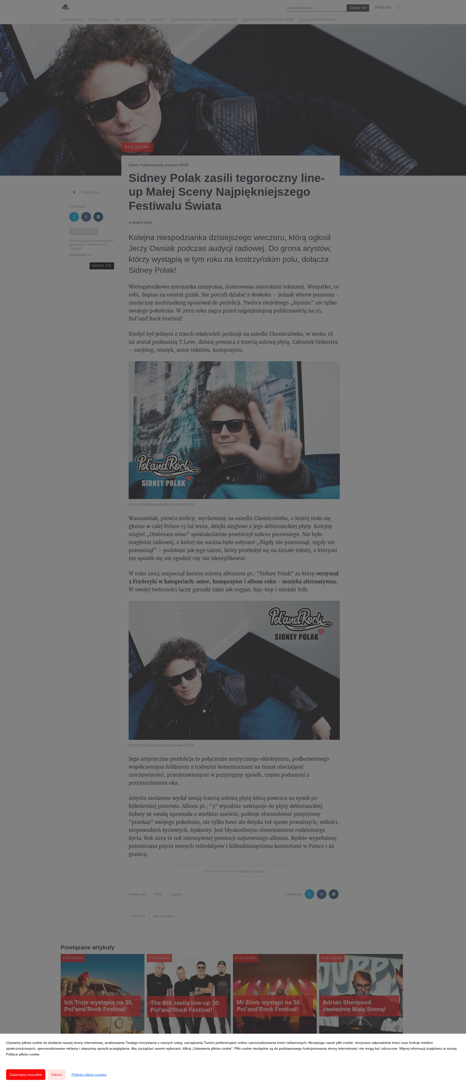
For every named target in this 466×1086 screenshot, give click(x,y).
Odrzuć (56, 1075)
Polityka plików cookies (89, 1075)
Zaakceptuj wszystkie (25, 1075)
